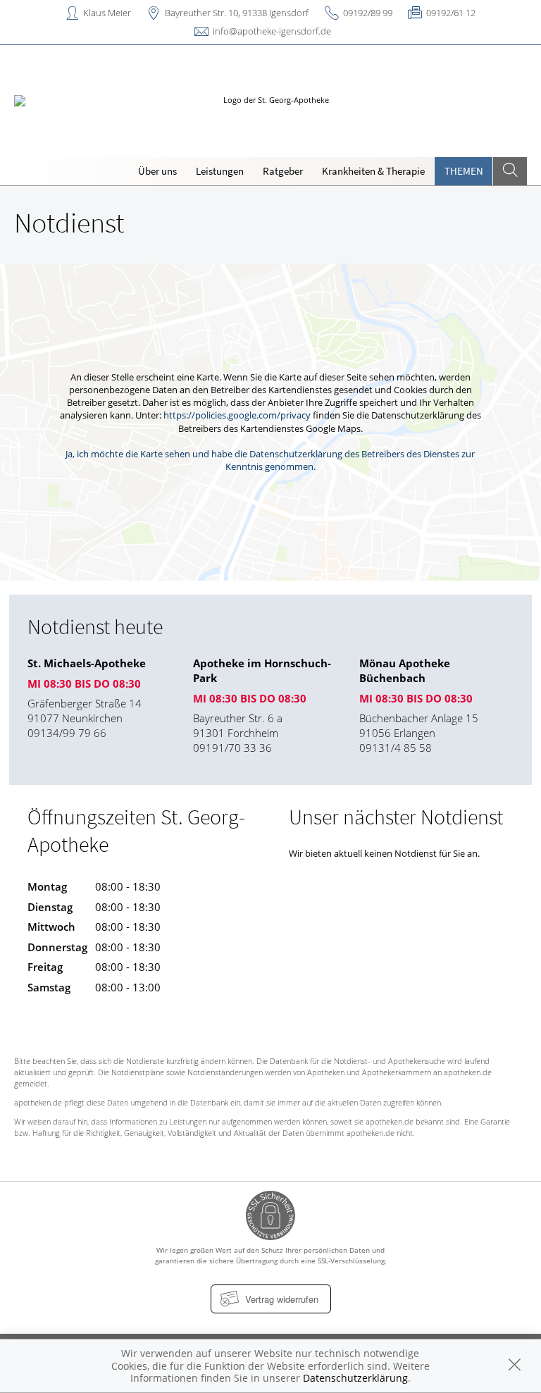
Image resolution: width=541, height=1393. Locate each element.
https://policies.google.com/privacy (237, 415)
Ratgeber (283, 171)
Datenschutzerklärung (355, 1378)
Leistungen (220, 171)
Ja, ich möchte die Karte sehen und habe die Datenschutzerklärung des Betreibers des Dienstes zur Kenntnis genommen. (270, 460)
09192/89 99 (367, 12)
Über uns (157, 171)
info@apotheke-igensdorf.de (272, 31)
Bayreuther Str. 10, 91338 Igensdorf (237, 12)
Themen (463, 171)
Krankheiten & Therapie (373, 171)
